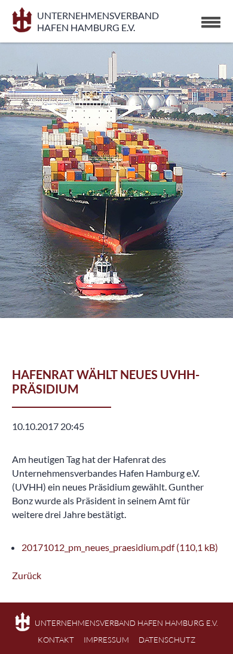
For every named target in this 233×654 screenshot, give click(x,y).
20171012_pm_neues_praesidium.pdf (120, 547)
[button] (210, 22)
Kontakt (56, 639)
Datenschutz (167, 639)
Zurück (26, 575)
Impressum (106, 639)
